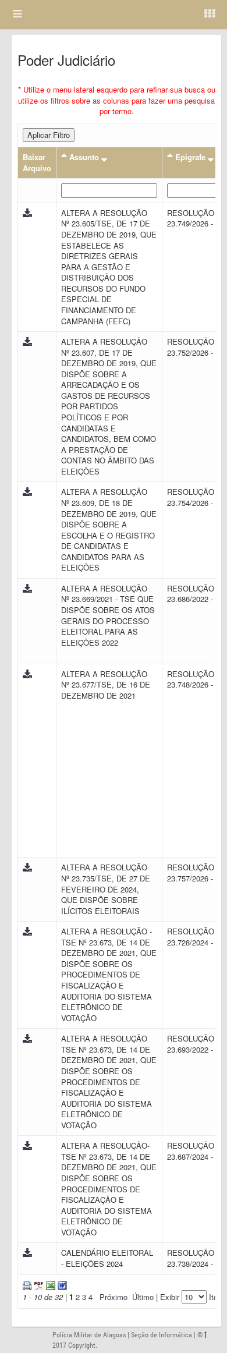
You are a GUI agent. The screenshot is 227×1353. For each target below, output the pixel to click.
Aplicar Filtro (48, 134)
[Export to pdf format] (37, 1284)
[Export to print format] (27, 1284)
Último (143, 1296)
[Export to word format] (61, 1284)
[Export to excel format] (49, 1284)
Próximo (113, 1296)
